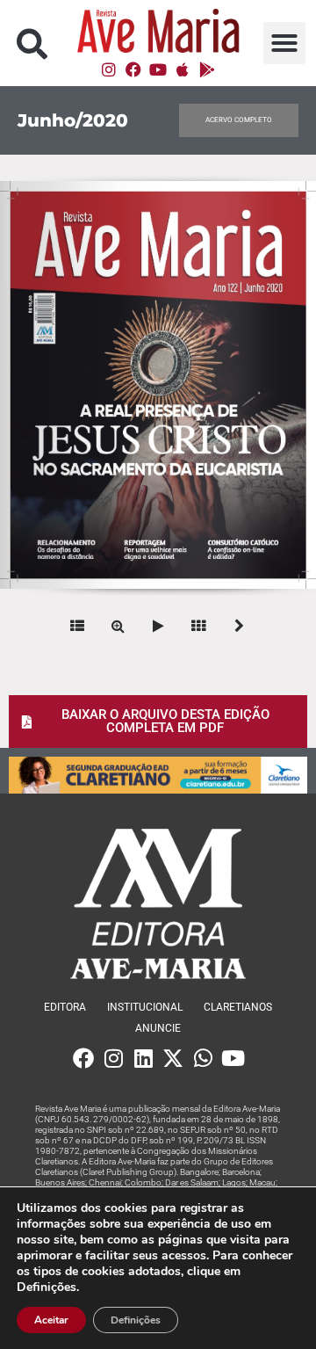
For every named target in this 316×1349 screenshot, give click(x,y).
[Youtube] (158, 69)
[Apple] (182, 69)
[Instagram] (109, 69)
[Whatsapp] (202, 1058)
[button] (32, 43)
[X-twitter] (172, 1058)
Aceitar (51, 1320)
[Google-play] (207, 69)
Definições (136, 1320)
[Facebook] (133, 69)
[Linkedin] (143, 1058)
